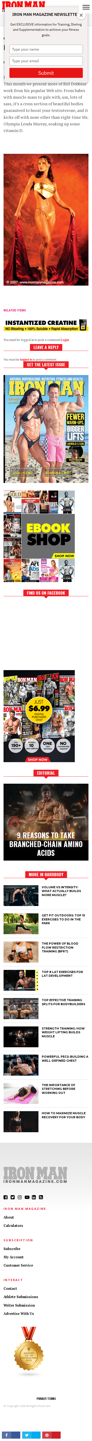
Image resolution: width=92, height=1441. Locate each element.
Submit (46, 73)
